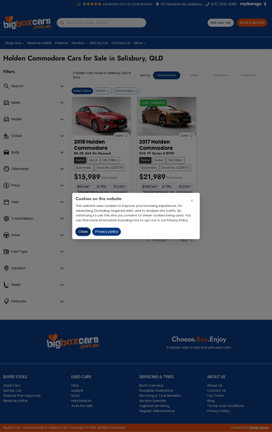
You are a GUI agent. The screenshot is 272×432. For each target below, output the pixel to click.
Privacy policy (106, 231)
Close (83, 231)
